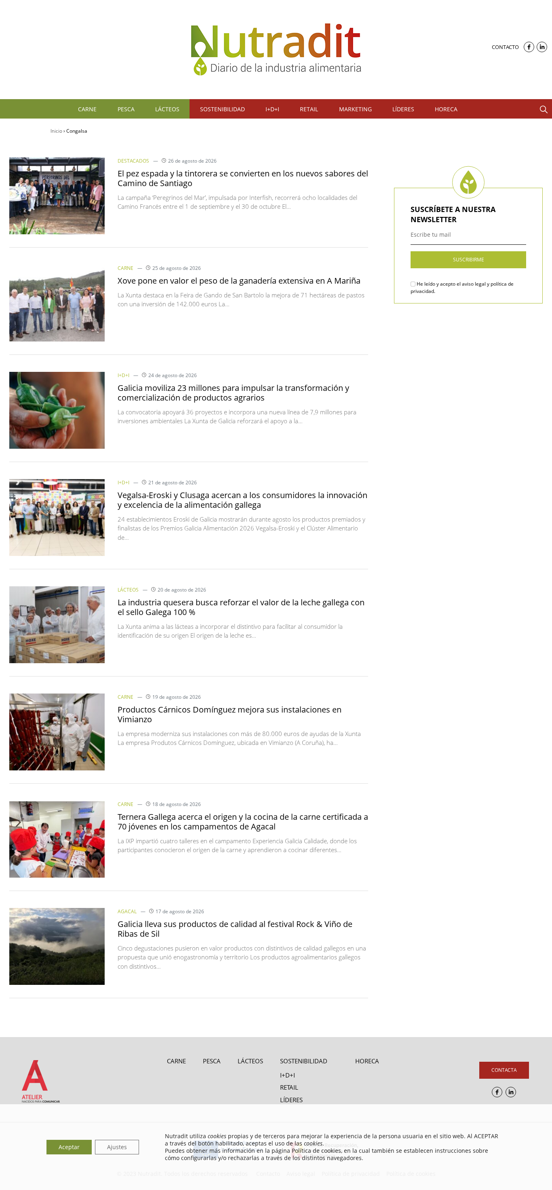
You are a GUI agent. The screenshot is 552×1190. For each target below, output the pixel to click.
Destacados (133, 160)
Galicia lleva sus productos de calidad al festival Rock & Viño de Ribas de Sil (235, 928)
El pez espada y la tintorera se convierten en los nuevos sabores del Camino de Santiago (243, 178)
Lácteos (128, 589)
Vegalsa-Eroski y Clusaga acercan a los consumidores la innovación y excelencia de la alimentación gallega (242, 500)
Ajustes (117, 1147)
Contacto (505, 47)
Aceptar (69, 1147)
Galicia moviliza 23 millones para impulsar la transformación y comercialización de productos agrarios (233, 392)
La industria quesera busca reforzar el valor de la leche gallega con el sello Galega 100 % (241, 607)
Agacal (127, 911)
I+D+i (123, 375)
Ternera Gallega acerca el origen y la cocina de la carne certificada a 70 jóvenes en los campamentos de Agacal (243, 821)
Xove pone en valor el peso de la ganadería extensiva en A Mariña (239, 280)
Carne (125, 268)
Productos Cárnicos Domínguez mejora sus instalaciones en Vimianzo (229, 714)
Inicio (56, 130)
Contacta (504, 1070)
